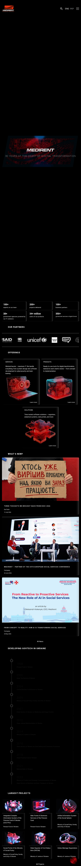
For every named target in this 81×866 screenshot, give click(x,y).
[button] (61, 9)
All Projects (40, 864)
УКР (72, 9)
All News (40, 641)
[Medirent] (8, 9)
